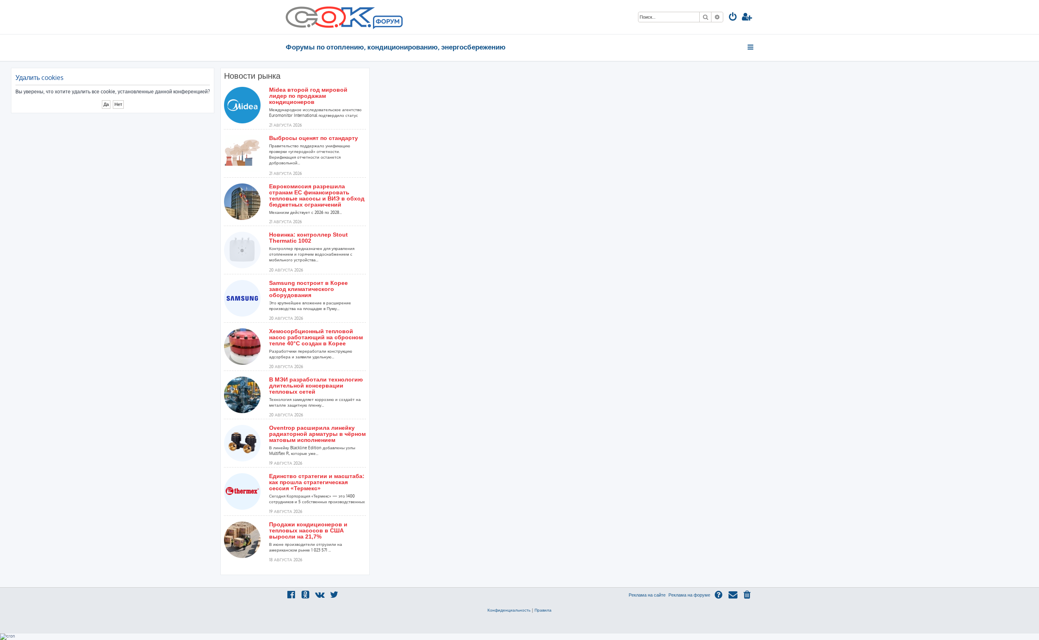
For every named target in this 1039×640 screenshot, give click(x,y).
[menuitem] (733, 17)
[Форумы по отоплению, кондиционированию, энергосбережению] (387, 22)
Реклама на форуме (689, 595)
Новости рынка (252, 75)
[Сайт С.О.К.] (344, 17)
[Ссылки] (751, 47)
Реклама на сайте (647, 595)
